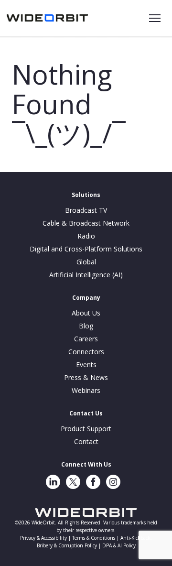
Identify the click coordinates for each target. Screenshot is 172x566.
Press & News (86, 377)
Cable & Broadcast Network (86, 223)
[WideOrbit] (47, 17)
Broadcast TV (86, 210)
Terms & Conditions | (96, 537)
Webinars (86, 390)
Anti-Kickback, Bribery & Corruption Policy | (94, 541)
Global (86, 261)
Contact (86, 441)
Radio (86, 235)
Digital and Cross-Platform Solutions (86, 248)
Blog (86, 325)
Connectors (86, 351)
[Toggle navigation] (154, 18)
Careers (86, 338)
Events (86, 364)
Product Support (86, 428)
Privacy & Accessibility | (46, 537)
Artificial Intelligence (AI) (86, 274)
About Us (86, 312)
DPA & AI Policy (119, 545)
